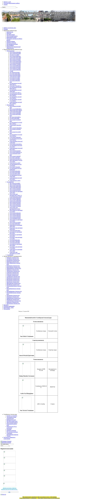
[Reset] (16, 7)
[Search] (1, 7)
